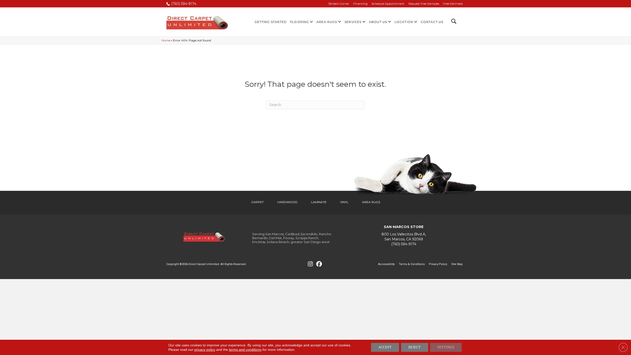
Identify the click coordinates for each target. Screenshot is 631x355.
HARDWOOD (287, 202)
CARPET (257, 202)
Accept (385, 347)
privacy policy (204, 350)
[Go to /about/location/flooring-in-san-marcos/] (404, 236)
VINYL (344, 202)
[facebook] (319, 264)
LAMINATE (319, 202)
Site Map (457, 264)
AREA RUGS (371, 202)
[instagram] (310, 264)
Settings (446, 347)
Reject (414, 347)
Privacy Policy (438, 264)
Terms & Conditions (412, 264)
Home (165, 40)
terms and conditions (245, 350)
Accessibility (386, 264)
